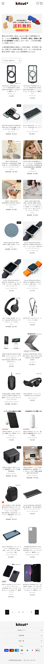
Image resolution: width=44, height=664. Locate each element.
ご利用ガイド (21, 630)
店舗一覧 (21, 641)
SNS (21, 646)
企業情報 (21, 635)
